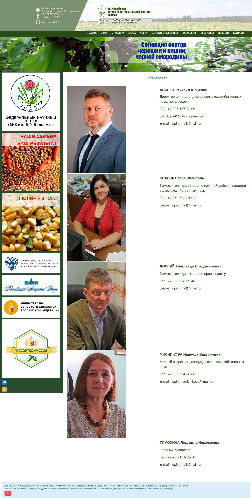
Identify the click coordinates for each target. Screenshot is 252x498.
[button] (19, 56)
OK (7, 493)
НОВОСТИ (223, 33)
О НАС (104, 33)
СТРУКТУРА (118, 33)
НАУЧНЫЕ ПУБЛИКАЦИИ (165, 33)
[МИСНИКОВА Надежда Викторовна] (110, 394)
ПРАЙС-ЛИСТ (189, 33)
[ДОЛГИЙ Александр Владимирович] (110, 306)
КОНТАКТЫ (239, 33)
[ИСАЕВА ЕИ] (110, 217)
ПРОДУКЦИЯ (207, 33)
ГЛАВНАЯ (92, 33)
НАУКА (132, 33)
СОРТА (143, 33)
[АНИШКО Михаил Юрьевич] (110, 129)
